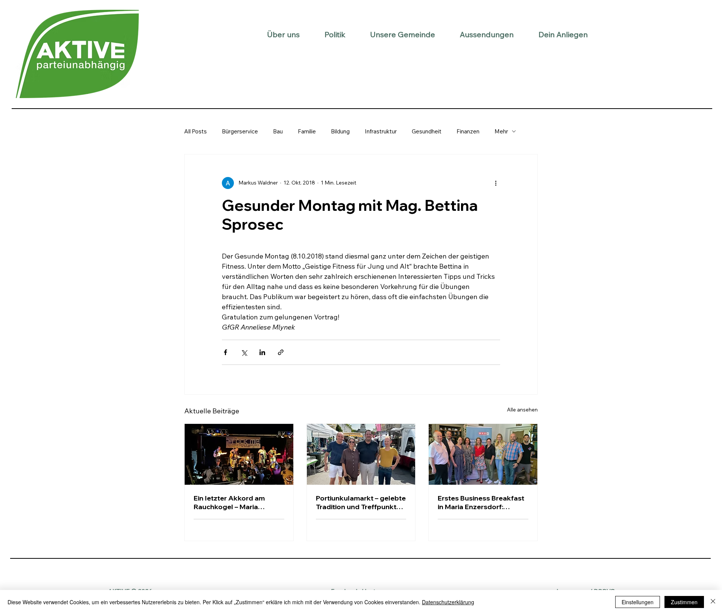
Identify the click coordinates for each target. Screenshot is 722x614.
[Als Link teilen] (280, 352)
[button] (283, 34)
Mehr (501, 131)
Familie (307, 131)
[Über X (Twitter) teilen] (243, 352)
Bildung (340, 131)
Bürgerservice (240, 131)
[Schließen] (712, 602)
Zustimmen (684, 602)
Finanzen (468, 131)
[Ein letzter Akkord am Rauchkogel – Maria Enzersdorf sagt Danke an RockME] (239, 454)
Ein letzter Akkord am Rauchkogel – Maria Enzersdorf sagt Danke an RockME (236, 502)
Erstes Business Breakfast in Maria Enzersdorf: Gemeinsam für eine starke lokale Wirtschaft (482, 502)
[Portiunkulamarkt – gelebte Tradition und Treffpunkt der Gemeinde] (361, 454)
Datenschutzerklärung (448, 602)
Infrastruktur (381, 131)
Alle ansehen (522, 409)
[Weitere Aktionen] (495, 183)
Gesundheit (426, 131)
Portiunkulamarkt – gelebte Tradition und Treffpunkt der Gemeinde (361, 502)
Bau (278, 131)
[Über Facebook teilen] (225, 352)
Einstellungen (638, 602)
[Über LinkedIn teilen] (262, 352)
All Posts (195, 131)
